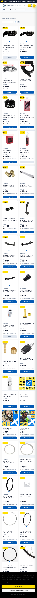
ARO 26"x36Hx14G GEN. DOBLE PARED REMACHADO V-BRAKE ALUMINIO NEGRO (27, 568)
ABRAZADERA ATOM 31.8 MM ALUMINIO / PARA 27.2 (8, 47)
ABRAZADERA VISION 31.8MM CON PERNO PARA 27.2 (9, 117)
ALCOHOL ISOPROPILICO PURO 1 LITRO (10, 395)
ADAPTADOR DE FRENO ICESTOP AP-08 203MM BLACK (26, 257)
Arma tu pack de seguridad (24, 428)
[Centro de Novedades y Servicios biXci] (34, 5)
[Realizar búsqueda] (29, 5)
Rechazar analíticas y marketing (18, 590)
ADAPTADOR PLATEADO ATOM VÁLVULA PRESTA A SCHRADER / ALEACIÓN (10, 326)
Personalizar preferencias (18, 594)
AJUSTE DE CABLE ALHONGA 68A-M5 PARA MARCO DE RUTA (27, 360)
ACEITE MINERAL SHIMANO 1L (7, 151)
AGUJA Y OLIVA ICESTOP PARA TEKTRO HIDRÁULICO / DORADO (27, 325)
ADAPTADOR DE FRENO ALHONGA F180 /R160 (26, 221)
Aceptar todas (18, 586)
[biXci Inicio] (4, 5)
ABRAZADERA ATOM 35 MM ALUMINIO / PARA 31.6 (26, 47)
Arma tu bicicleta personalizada (24, 395)
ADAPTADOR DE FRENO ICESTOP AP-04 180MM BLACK (9, 257)
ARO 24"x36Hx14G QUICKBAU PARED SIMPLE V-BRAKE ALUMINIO (8, 533)
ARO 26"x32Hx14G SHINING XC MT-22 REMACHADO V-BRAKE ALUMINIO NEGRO (26, 533)
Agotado (10, 57)
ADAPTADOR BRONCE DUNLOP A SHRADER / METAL (9, 187)
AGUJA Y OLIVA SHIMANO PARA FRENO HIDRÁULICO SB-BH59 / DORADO (9, 362)
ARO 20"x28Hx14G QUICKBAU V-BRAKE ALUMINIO (25, 461)
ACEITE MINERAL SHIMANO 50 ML (24, 151)
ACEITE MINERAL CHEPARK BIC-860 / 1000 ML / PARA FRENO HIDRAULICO (27, 118)
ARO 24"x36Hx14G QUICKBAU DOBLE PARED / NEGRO (25, 496)
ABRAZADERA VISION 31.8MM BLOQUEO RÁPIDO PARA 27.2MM (26, 80)
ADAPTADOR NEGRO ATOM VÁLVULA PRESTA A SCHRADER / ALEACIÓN (27, 291)
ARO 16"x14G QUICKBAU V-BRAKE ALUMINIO (8, 463)
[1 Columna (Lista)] (18, 22)
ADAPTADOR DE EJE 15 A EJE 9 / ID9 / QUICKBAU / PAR (10, 220)
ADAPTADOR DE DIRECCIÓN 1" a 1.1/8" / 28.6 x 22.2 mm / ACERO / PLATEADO (26, 188)
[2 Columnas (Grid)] (15, 22)
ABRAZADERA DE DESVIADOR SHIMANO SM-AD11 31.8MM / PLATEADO (9, 83)
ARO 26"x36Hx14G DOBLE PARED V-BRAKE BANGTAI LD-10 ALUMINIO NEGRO (9, 568)
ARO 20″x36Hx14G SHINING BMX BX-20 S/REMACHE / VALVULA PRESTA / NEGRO (9, 498)
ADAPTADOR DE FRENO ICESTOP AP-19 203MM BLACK (9, 291)
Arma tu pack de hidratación (7, 428)
